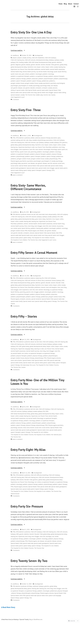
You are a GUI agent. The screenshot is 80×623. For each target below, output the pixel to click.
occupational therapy (56, 290)
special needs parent (61, 168)
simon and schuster (16, 360)
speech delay (27, 170)
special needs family (56, 166)
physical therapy (29, 358)
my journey (60, 226)
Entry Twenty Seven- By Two (29, 561)
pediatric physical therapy (18, 78)
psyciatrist (24, 163)
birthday (29, 586)
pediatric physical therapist (56, 76)
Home (60, 3)
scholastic (38, 88)
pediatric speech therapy (34, 81)
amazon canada (21, 58)
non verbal (14, 228)
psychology (36, 85)
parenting (33, 152)
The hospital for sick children (39, 432)
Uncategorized (38, 55)
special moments (36, 299)
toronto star (46, 95)
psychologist (14, 85)
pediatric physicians (32, 78)
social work (61, 163)
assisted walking (15, 140)
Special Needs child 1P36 (54, 233)
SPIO (53, 170)
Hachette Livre (32, 67)
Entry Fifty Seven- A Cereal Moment (34, 253)
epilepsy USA (14, 62)
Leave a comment (17, 175)
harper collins (41, 67)
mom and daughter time (53, 287)
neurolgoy (48, 536)
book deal (42, 214)
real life (50, 163)
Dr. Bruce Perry (40, 280)
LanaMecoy (15, 55)
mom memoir (39, 149)
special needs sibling (60, 92)
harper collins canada (51, 67)
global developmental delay (19, 67)
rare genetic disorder (29, 88)
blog (30, 140)
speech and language (55, 595)
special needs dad (45, 166)
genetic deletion (57, 62)
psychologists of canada (25, 85)
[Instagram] (77, 6)
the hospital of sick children (19, 240)
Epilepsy (51, 60)
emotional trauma (50, 280)
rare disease (54, 85)
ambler (33, 138)
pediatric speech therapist (18, 81)
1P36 (13, 138)
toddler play (39, 95)
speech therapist (36, 170)
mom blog (62, 147)
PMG (59, 159)
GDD (30, 62)
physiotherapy (53, 159)
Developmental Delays (56, 477)
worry (54, 240)
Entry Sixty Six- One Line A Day (31, 32)
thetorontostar (15, 494)
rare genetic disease (16, 88)
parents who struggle (32, 292)
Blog (65, 3)
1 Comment (15, 99)
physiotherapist (26, 593)
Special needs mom (16, 92)
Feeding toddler (23, 62)
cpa (37, 142)
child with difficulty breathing (39, 475)
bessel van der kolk (32, 214)
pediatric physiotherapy (60, 78)
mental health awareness (57, 69)
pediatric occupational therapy (39, 76)
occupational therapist (35, 353)
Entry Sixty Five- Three (26, 110)
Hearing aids (27, 221)
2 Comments (16, 306)
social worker (14, 166)
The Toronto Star (30, 95)
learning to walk (29, 147)
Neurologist (47, 149)
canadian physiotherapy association (42, 140)
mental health (45, 69)
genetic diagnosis (16, 64)
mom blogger (14, 149)
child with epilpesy (62, 214)
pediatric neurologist (36, 74)
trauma (53, 95)
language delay (29, 349)
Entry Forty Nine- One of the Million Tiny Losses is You (37, 382)
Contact (76, 3)
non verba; (25, 353)
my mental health (41, 71)
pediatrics (52, 81)
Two (30, 598)
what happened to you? (18, 97)
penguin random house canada (33, 83)
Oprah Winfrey (62, 71)
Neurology (50, 71)
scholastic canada (47, 88)
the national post (56, 434)
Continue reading (17, 50)
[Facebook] (74, 6)
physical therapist (63, 591)
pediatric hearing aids (37, 228)
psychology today (45, 85)
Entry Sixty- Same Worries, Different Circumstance (28, 187)
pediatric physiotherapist (45, 78)
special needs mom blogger (45, 92)
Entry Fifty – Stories (24, 316)
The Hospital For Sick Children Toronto (43, 238)
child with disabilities (38, 58)
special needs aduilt (42, 90)
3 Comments (16, 496)
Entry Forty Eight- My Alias (28, 450)
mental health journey (29, 71)
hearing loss (61, 67)
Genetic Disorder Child (47, 64)
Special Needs (32, 90)
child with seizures (30, 60)
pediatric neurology (48, 74)
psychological (61, 83)
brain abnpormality (50, 214)
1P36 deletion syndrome (23, 138)
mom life (32, 149)
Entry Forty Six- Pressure (27, 506)
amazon (14, 58)
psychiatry (53, 83)
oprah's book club (16, 74)
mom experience (24, 149)
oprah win (64, 149)
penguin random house (17, 83)
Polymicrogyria (15, 161)
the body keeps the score (27, 365)
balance (33, 278)
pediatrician (45, 81)
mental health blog (16, 71)
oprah (55, 71)
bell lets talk (24, 140)
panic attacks (25, 74)
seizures (55, 88)
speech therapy (46, 170)
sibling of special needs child (19, 90)
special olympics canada (18, 95)
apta (59, 138)
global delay (63, 64)
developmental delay (42, 60)
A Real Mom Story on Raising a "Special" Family (15, 619)
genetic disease (25, 64)
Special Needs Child (55, 90)
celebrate (35, 586)
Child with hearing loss (17, 60)
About (70, 3)
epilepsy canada (59, 60)
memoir (26, 224)
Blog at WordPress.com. (35, 619)
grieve (29, 588)
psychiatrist (46, 83)
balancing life (40, 278)
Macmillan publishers (34, 69)
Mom (25, 226)
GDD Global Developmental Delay (41, 62)
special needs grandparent (18, 168)
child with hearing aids (61, 342)
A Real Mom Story (8, 607)
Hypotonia (14, 69)
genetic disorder (35, 64)
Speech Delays (39, 489)
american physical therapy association (46, 138)
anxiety (29, 58)
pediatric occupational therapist (20, 76)
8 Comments (16, 600)
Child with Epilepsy (50, 58)
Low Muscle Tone (22, 69)
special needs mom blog (30, 92)
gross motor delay (40, 219)
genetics (56, 64)
